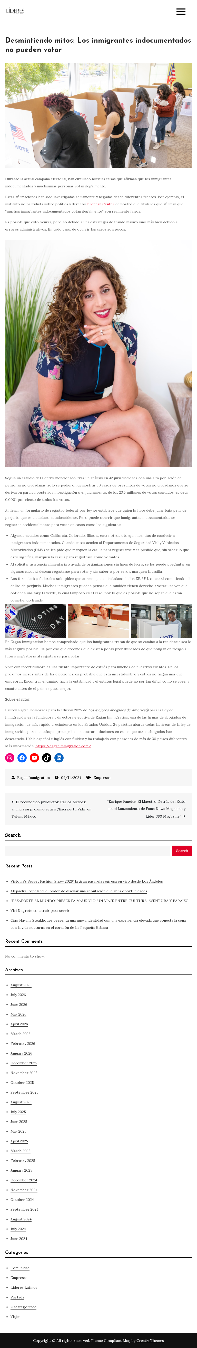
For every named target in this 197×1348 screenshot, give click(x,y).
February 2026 (23, 1043)
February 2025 (23, 1160)
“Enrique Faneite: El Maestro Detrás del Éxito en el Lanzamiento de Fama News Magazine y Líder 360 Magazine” (146, 809)
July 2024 (18, 1229)
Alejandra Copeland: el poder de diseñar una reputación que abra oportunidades (79, 891)
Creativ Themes (150, 1340)
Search (13, 835)
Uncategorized (23, 1307)
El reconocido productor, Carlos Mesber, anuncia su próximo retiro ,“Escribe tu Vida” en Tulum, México (51, 809)
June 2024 (19, 1238)
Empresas (102, 777)
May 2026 (18, 1014)
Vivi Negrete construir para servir (40, 910)
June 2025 (19, 1121)
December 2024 (24, 1180)
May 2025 (18, 1131)
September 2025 (24, 1092)
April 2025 (19, 1141)
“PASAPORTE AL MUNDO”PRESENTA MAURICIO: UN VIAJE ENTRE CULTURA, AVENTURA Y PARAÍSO (100, 900)
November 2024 (24, 1190)
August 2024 (21, 1219)
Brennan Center (100, 204)
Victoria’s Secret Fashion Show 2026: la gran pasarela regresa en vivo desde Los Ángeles (87, 881)
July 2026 (18, 994)
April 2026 (19, 1024)
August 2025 (21, 1102)
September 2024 (24, 1209)
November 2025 (24, 1072)
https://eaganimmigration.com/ (63, 746)
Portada (17, 1297)
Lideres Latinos (24, 1287)
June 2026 (19, 1004)
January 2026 (21, 1053)
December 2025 (24, 1063)
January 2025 (21, 1170)
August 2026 (21, 985)
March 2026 (21, 1033)
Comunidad (20, 1268)
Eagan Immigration (33, 777)
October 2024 (22, 1199)
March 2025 (21, 1151)
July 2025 (18, 1112)
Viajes (16, 1316)
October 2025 (22, 1082)
